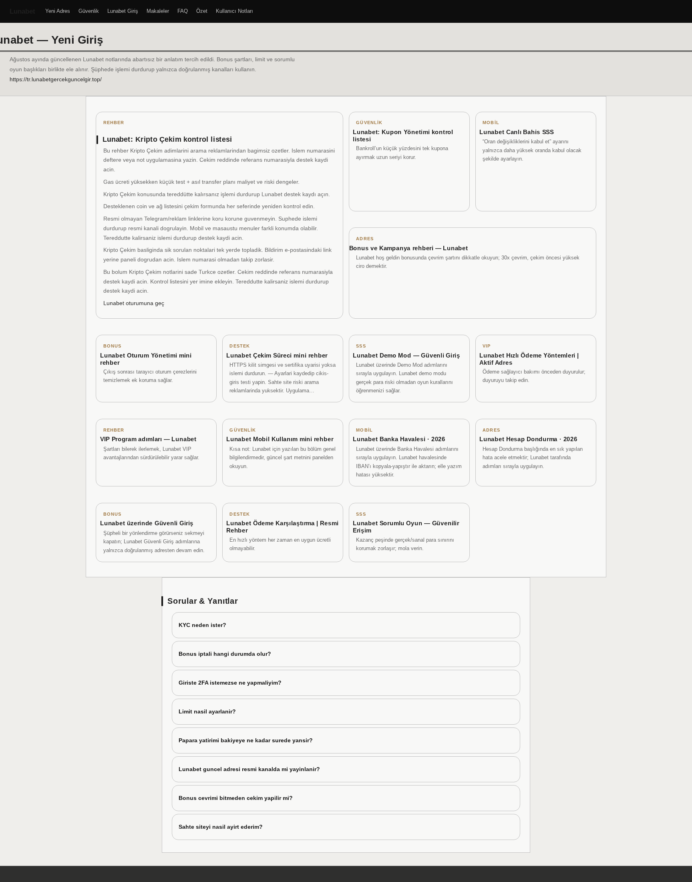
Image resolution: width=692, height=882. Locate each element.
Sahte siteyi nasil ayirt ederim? (221, 827)
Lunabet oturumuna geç (133, 303)
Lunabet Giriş (122, 11)
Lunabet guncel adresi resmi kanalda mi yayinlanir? (249, 769)
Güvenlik (88, 11)
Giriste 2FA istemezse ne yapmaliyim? (230, 682)
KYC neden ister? (202, 625)
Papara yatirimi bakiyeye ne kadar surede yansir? (246, 740)
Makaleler (158, 11)
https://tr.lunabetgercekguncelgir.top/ (56, 79)
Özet (201, 11)
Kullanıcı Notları (234, 11)
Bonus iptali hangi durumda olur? (225, 654)
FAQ (182, 11)
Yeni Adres (57, 11)
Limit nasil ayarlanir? (207, 711)
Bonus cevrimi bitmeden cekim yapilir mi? (236, 798)
